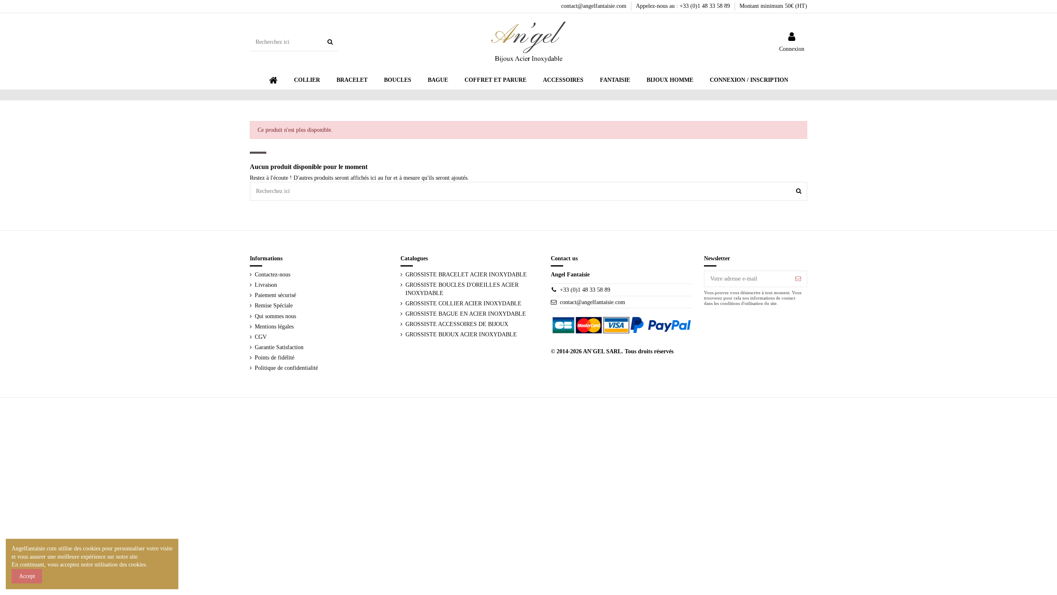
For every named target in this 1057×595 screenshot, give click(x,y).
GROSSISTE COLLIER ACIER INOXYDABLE (463, 303)
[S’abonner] (798, 279)
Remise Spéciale (274, 305)
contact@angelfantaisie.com (594, 6)
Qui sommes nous (275, 316)
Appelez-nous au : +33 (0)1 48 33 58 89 (684, 6)
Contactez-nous (272, 274)
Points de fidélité (274, 358)
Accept (27, 576)
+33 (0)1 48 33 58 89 (585, 290)
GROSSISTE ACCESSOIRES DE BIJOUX (456, 324)
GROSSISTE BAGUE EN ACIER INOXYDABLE (465, 314)
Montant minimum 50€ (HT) (773, 6)
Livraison (266, 285)
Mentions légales (274, 327)
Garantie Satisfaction (279, 347)
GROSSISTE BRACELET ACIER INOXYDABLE (466, 274)
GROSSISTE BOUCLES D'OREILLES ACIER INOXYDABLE (462, 289)
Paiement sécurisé (275, 295)
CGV (261, 337)
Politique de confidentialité (286, 368)
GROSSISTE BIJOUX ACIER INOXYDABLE (461, 334)
